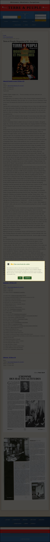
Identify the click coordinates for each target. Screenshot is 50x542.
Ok (20, 277)
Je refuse (27, 277)
